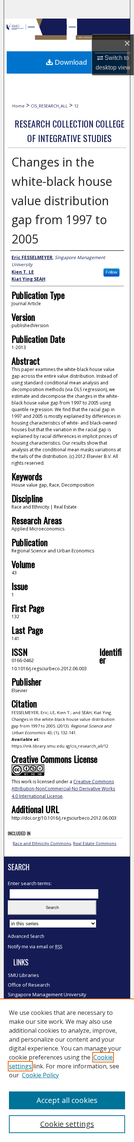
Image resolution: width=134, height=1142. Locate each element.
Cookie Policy (40, 1075)
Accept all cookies (67, 1100)
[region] (67, 1070)
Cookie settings (67, 1124)
